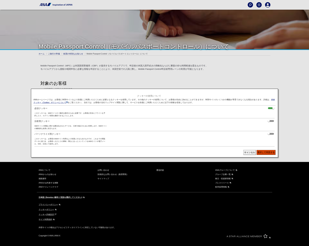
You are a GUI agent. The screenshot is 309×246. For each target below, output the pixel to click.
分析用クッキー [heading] (42, 121)
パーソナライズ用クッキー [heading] (47, 134)
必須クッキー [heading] (40, 108)
